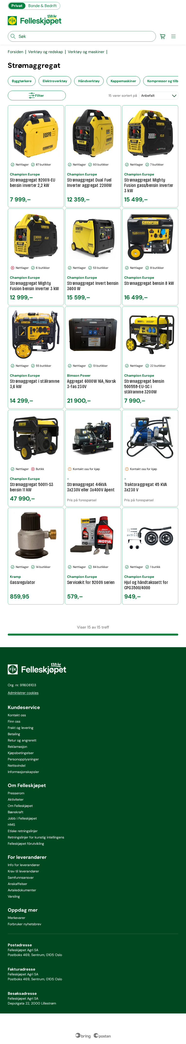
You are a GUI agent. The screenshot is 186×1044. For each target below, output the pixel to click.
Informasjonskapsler (23, 772)
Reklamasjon (17, 746)
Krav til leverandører (23, 871)
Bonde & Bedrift (42, 5)
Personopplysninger (23, 759)
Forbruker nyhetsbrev (24, 924)
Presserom (16, 793)
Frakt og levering (20, 727)
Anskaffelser (17, 884)
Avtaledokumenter (22, 890)
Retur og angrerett (22, 740)
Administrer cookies (23, 693)
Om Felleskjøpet (20, 806)
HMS (11, 824)
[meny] (173, 36)
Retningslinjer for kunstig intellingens (36, 837)
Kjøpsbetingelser (21, 753)
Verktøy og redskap (45, 51)
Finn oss (14, 721)
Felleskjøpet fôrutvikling (26, 843)
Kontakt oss (17, 715)
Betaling (14, 734)
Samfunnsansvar (21, 877)
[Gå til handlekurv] (163, 36)
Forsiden (15, 51)
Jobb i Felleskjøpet (22, 818)
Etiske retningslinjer (23, 831)
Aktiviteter (15, 799)
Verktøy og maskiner (86, 51)
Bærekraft (15, 812)
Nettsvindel (16, 765)
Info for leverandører (24, 865)
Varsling (14, 896)
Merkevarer (16, 918)
